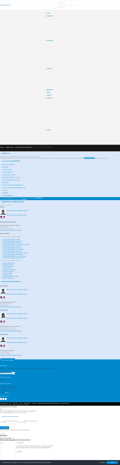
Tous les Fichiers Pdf (50, 71)
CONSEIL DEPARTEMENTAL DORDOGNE (12, 251)
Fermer (19, 451)
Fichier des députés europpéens (53, 37)
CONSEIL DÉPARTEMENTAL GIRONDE (11, 246)
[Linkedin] (74, 5)
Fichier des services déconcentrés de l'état (55, 30)
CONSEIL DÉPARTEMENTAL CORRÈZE (11, 239)
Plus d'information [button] (46, 462)
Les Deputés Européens (51, 65)
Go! (13, 373)
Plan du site (15, 403)
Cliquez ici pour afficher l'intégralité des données (17, 210)
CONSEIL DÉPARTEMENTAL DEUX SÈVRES (12, 247)
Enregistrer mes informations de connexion (51, 115)
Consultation (49, 40)
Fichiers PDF (49, 68)
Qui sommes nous (4, 403)
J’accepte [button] (112, 462)
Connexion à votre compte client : (10, 416)
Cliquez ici (7, 392)
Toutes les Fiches (11, 161)
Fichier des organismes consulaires (53, 32)
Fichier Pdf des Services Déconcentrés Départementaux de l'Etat (59, 86)
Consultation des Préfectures (23, 147)
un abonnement (32, 411)
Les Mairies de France (51, 48)
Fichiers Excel (49, 15)
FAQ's (10, 403)
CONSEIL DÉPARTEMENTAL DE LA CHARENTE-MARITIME (16, 244)
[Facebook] (69, 5)
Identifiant (49, 105)
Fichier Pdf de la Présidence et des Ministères (55, 72)
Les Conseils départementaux (52, 51)
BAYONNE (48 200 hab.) (8, 278)
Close (2, 433)
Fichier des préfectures (51, 28)
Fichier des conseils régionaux (52, 21)
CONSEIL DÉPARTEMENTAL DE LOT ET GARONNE (14, 256)
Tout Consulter (49, 42)
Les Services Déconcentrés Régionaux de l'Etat (55, 58)
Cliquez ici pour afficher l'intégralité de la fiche (16, 215)
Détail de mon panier (53, 137)
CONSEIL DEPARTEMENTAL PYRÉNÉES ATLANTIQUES (15, 252)
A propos (61, 2)
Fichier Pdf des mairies (51, 74)
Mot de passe (50, 110)
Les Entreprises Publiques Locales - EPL (54, 55)
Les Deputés (49, 62)
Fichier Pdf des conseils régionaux (53, 76)
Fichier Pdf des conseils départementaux (54, 77)
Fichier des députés (50, 34)
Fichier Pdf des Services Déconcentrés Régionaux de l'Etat (57, 84)
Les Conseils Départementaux (8, 174)
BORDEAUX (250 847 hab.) (9, 263)
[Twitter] (71, 5)
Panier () (49, 129)
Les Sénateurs (49, 63)
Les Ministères (49, 46)
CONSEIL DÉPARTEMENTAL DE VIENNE (12, 242)
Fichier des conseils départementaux (53, 23)
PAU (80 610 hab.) (7, 268)
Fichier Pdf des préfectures (52, 83)
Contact (48, 92)
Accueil (48, 13)
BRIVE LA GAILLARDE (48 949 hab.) (11, 276)
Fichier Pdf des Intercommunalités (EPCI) (54, 79)
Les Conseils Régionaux (51, 49)
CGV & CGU (34, 403)
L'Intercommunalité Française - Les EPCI (54, 53)
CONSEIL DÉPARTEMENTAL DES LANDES (12, 241)
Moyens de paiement (64, 403)
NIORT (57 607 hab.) (7, 274)
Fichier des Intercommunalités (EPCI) (53, 25)
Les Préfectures (49, 56)
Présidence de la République (52, 44)
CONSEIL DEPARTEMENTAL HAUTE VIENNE (13, 257)
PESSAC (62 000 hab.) (7, 273)
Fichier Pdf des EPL (50, 81)
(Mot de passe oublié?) (51, 108)
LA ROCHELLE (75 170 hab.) (9, 269)
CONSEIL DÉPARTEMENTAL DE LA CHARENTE (13, 249)
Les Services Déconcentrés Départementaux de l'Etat (56, 60)
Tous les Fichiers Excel (51, 18)
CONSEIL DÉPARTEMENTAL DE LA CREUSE (12, 254)
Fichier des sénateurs (51, 35)
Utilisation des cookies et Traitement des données (48, 403)
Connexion (49, 98)
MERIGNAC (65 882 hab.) (8, 271)
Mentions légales (27, 403)
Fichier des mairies (50, 20)
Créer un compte (62, 4)
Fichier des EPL (49, 27)
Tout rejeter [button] (102, 462)
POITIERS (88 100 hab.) (8, 266)
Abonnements (49, 89)
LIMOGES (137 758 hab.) (8, 264)
